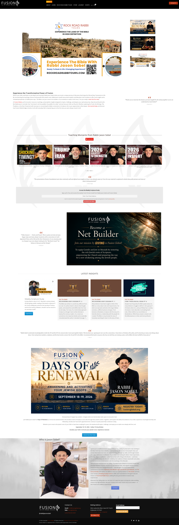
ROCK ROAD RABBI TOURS (64, 5)
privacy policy (112, 199)
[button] (91, 143)
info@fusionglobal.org (75, 508)
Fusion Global (18, 102)
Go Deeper (115, 487)
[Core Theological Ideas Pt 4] (138, 288)
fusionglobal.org (72, 510)
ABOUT (48, 5)
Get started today (92, 106)
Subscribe (90, 139)
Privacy (66, 520)
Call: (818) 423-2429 (70, 513)
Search (49, 1)
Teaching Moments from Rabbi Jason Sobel (89, 135)
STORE (75, 5)
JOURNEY (81, 5)
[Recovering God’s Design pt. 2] (73, 288)
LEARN (54, 5)
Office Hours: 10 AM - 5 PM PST (98, 512)
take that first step (94, 99)
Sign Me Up (29, 313)
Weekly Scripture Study (34, 299)
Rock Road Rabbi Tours (102, 475)
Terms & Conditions (73, 520)
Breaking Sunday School (105, 473)
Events (87, 5)
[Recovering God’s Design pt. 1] (106, 288)
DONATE (173, 3)
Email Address (120, 505)
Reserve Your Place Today (90, 435)
